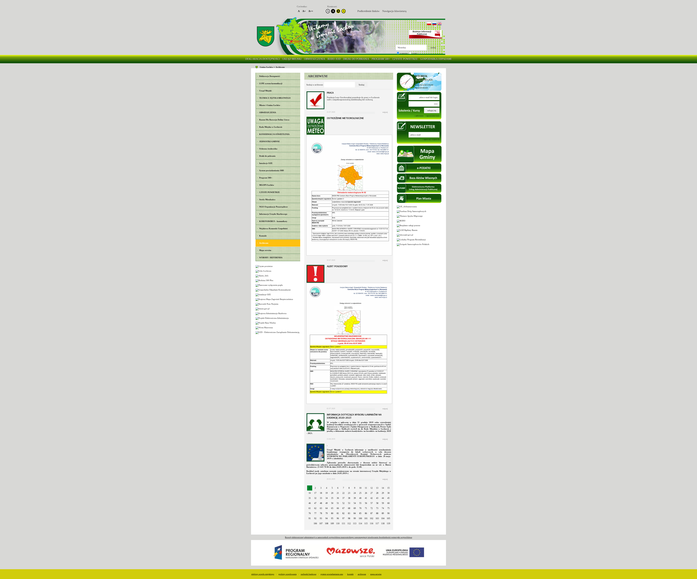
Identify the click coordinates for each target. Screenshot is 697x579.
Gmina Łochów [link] (266, 67)
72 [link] (371, 508)
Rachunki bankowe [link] (308, 574)
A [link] (299, 11)
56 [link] (366, 503)
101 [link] (366, 518)
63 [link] (321, 508)
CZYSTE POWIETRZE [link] (405, 59)
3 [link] (320, 488)
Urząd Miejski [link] (292, 59)
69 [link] (355, 508)
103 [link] (377, 518)
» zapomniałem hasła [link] (432, 116)
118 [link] (382, 523)
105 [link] (388, 518)
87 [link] (371, 513)
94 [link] (326, 518)
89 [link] (383, 513)
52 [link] (343, 503)
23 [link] (349, 493)
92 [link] (315, 518)
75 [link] (388, 508)
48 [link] (321, 503)
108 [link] (326, 523)
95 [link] (332, 518)
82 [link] (343, 513)
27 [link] (371, 493)
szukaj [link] (433, 47)
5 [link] (332, 488)
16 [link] (310, 493)
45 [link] (388, 498)
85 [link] (360, 513)
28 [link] (377, 493)
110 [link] (337, 523)
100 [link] (360, 518)
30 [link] (388, 493)
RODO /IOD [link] (334, 59)
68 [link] (349, 508)
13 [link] (377, 488)
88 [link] (377, 513)
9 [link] (354, 488)
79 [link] (326, 513)
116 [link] (371, 523)
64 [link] (326, 508)
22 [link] (343, 493)
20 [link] (332, 493)
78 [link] (321, 513)
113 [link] (354, 523)
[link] (265, 36)
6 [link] (337, 488)
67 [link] (343, 508)
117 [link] (377, 523)
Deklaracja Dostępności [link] (262, 59)
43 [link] (377, 498)
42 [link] (371, 498)
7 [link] (343, 488)
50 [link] (332, 503)
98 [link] (349, 518)
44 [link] (383, 498)
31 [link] (310, 498)
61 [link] (310, 508)
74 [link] (383, 508)
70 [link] (360, 508)
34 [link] (326, 498)
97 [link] (343, 518)
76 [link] (310, 513)
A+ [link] (304, 11)
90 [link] (388, 513)
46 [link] (310, 503)
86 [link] (366, 513)
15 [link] (388, 488)
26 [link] (366, 493)
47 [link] (315, 503)
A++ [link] (310, 11)
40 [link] (360, 498)
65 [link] (332, 508)
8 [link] (349, 488)
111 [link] (343, 523)
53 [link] (349, 503)
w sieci (414, 53)
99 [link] (355, 518)
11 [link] (366, 488)
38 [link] (349, 498)
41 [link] (366, 498)
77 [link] (315, 513)
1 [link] (309, 488)
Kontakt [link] (350, 574)
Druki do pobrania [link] (356, 59)
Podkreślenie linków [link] (368, 11)
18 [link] (321, 493)
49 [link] (326, 503)
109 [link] (332, 523)
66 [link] (338, 508)
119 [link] (388, 523)
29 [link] (383, 493)
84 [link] (355, 513)
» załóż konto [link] (419, 116)
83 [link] (349, 513)
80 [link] (332, 513)
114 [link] (360, 523)
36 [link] (338, 498)
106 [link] (315, 523)
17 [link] (315, 493)
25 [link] (360, 493)
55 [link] (360, 503)
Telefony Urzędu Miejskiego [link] (262, 574)
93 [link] (321, 518)
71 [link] (366, 508)
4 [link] (326, 488)
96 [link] (338, 518)
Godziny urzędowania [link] (287, 574)
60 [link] (388, 503)
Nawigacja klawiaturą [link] (394, 11)
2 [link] (315, 488)
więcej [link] (385, 112)
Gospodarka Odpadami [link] (436, 59)
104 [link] (382, 518)
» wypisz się (435, 139)
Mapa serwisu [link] (376, 574)
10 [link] (360, 488)
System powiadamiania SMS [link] (332, 574)
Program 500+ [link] (381, 59)
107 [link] (321, 523)
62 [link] (315, 508)
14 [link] (383, 488)
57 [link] (371, 503)
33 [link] (321, 498)
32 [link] (315, 498)
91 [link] (310, 518)
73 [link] (377, 508)
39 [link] (355, 498)
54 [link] (355, 503)
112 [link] (349, 523)
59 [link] (383, 503)
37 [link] (343, 498)
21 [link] (338, 493)
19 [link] (326, 493)
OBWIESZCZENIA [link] (314, 59)
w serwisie (403, 53)
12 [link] (371, 488)
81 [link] (338, 513)
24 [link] (355, 493)
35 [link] (332, 498)
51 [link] (338, 503)
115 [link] (366, 523)
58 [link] (377, 503)
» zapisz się (426, 139)
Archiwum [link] (280, 67)
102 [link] (371, 518)
